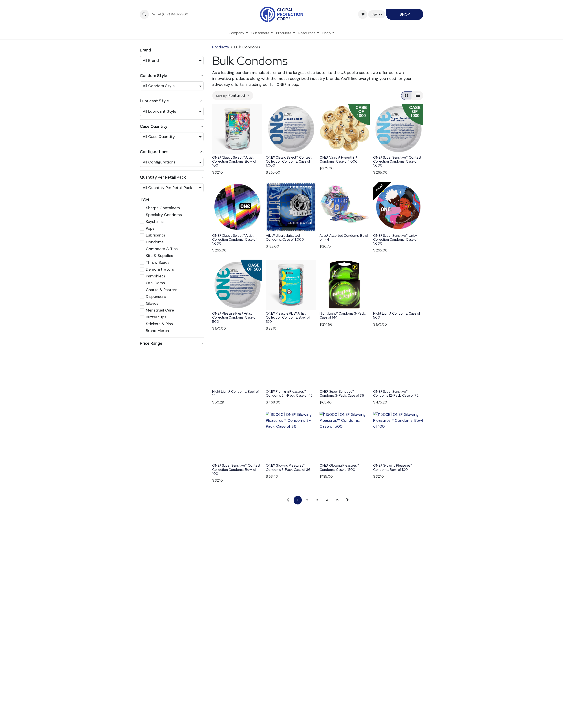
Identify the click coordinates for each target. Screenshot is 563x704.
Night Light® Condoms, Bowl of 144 (235, 393)
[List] (417, 95)
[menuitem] (238, 33)
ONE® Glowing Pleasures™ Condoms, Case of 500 (339, 467)
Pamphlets (155, 276)
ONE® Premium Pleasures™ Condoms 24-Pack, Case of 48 (289, 393)
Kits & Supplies (159, 255)
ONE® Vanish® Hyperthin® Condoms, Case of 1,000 (339, 159)
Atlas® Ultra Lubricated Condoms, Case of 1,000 (285, 237)
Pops (150, 228)
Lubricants (155, 235)
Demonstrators (160, 269)
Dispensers (156, 296)
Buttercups (156, 317)
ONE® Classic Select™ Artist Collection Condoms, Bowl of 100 (234, 161)
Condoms (155, 242)
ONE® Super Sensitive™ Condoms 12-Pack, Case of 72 (396, 393)
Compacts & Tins (162, 248)
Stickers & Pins (159, 323)
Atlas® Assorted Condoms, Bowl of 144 (344, 237)
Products (220, 47)
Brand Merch (157, 330)
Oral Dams (155, 283)
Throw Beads (158, 262)
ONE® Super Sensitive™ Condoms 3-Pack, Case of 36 (342, 393)
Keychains (155, 221)
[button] (144, 14)
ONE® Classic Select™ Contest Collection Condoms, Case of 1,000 (289, 161)
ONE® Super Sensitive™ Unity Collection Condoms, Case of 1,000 (395, 239)
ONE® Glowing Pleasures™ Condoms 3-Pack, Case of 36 (288, 467)
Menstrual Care (160, 310)
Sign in (377, 14)
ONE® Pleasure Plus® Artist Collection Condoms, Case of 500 (234, 317)
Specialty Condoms (164, 214)
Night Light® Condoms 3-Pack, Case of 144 (343, 315)
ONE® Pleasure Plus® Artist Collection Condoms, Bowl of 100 (288, 317)
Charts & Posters (161, 289)
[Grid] (406, 95)
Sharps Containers (163, 208)
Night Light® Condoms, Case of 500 (396, 315)
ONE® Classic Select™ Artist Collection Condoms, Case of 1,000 (234, 239)
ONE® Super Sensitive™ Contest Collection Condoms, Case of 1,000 (397, 161)
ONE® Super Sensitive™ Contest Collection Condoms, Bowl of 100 (236, 469)
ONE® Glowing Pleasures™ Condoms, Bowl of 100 (393, 467)
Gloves (152, 303)
